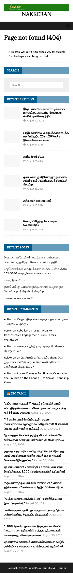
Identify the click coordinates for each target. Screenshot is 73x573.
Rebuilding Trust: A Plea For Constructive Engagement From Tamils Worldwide (30, 335)
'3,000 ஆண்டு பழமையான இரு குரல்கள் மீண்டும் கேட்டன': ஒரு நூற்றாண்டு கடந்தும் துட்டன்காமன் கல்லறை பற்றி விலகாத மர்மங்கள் (33, 530)
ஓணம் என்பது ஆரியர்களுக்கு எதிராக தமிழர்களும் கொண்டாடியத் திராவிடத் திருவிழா (45, 180)
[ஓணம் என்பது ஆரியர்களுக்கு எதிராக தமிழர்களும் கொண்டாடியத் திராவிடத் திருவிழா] (12, 185)
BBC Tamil (18, 393)
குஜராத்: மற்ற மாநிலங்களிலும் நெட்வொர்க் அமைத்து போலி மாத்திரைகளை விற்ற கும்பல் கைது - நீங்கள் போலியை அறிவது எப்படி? (34, 455)
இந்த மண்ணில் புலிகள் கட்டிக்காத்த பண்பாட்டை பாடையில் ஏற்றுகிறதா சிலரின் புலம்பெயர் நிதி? (44, 112)
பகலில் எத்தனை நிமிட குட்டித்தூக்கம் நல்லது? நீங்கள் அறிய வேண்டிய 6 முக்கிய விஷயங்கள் (34, 512)
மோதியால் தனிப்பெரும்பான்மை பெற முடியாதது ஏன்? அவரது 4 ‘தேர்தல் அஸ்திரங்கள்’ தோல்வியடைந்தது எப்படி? (33, 362)
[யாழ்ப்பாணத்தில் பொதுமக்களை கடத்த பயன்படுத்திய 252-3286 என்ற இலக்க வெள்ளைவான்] (12, 141)
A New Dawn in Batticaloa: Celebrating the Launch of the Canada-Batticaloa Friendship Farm (36, 378)
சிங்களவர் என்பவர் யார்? (37, 201)
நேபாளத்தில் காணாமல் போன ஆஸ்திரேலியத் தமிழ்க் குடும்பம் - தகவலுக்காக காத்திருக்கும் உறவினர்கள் (34, 544)
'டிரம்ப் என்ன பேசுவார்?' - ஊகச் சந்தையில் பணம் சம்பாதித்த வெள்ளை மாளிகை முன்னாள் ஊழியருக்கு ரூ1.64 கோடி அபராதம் (35, 408)
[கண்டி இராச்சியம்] (12, 164)
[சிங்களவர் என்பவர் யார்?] (12, 209)
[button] (67, 25)
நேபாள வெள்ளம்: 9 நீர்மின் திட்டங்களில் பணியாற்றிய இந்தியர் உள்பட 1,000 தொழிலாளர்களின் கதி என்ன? (34, 469)
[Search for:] (36, 85)
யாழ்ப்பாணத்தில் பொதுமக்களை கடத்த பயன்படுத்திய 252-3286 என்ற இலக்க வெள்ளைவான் (46, 136)
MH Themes (59, 568)
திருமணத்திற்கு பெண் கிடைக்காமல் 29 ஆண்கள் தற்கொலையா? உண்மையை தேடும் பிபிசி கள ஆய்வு (33, 485)
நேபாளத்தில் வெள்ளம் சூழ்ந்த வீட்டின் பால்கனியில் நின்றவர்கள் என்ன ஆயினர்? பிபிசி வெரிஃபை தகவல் (34, 437)
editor (8, 319)
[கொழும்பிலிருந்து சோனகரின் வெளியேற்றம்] (12, 229)
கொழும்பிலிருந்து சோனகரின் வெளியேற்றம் (40, 223)
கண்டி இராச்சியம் (33, 156)
